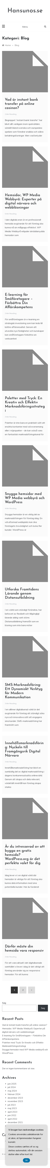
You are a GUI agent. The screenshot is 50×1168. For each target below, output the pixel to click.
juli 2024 (12, 1087)
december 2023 (15, 1098)
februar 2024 (14, 1094)
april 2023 (12, 1112)
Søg (4, 1003)
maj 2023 (12, 1108)
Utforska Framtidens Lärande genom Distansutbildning (22, 594)
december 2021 (15, 1122)
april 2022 (12, 1119)
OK (26, 1160)
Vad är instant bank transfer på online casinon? (21, 104)
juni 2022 (12, 1115)
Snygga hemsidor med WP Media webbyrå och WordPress (25, 498)
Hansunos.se (25, 11)
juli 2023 (12, 1105)
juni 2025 (12, 1083)
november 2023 (15, 1101)
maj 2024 (12, 1090)
